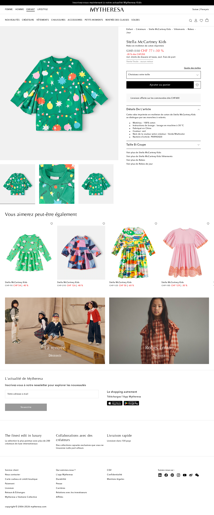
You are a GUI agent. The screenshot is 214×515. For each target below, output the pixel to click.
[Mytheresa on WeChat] (197, 475)
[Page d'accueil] (107, 10)
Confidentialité (114, 475)
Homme (19, 10)
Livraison (9, 488)
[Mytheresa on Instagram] (179, 475)
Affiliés (59, 497)
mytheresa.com (38, 507)
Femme (9, 10)
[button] (190, 20)
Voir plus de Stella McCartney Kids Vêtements (149, 157)
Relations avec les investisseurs (71, 493)
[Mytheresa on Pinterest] (172, 475)
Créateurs (141, 29)
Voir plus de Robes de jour (139, 164)
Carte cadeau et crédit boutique (21, 479)
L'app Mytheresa (64, 475)
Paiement (9, 484)
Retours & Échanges (15, 493)
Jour (128, 33)
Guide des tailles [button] (192, 68)
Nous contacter (12, 475)
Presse (59, 484)
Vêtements (179, 29)
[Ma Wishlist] (201, 20)
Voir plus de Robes (135, 160)
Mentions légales (115, 479)
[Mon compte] (196, 20)
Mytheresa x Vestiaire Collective (21, 497)
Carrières (60, 488)
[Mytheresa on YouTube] (185, 475)
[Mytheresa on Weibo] (191, 475)
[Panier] (207, 20)
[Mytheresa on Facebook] (166, 475)
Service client (11, 470)
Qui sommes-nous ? (66, 470)
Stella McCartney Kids (160, 29)
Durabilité (61, 479)
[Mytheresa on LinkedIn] (160, 475)
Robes (191, 29)
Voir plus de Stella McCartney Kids (143, 153)
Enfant (30, 10)
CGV (109, 470)
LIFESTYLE (42, 10)
